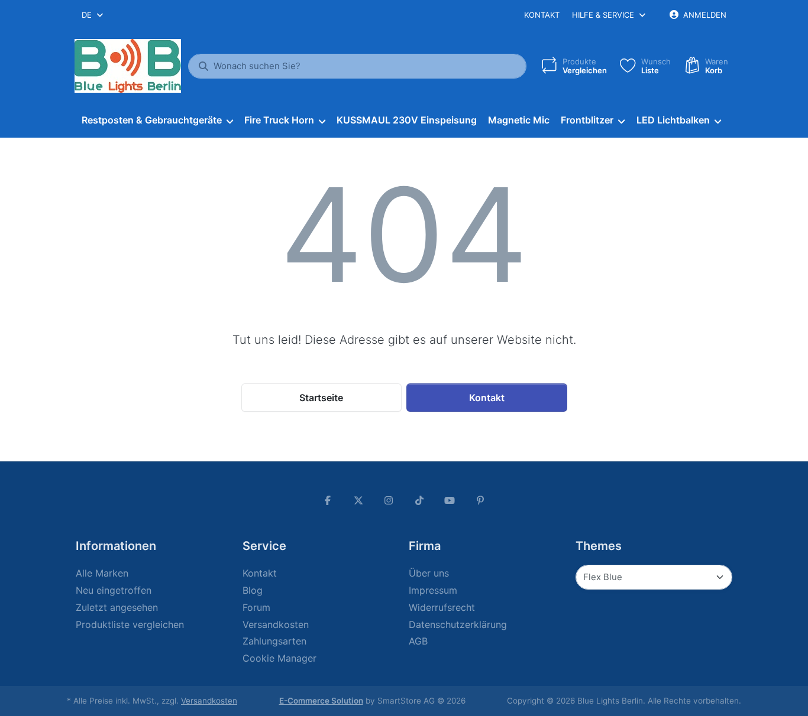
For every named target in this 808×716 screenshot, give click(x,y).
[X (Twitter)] (358, 500)
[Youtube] (450, 500)
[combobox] (93, 15)
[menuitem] (157, 120)
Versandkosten (209, 700)
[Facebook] (328, 500)
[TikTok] (419, 500)
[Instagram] (389, 500)
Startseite (321, 397)
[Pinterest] (480, 500)
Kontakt (542, 14)
